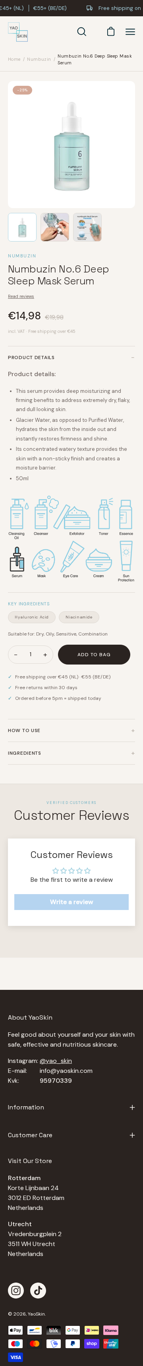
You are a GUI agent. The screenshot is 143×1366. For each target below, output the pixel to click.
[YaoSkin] (18, 32)
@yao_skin (56, 1061)
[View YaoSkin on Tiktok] (38, 1290)
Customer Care (30, 1135)
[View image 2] (55, 227)
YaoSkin (36, 1314)
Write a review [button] (71, 902)
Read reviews (21, 296)
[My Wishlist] (95, 32)
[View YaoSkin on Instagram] (16, 1290)
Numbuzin (39, 59)
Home (14, 59)
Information (26, 1107)
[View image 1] (22, 227)
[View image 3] (87, 227)
